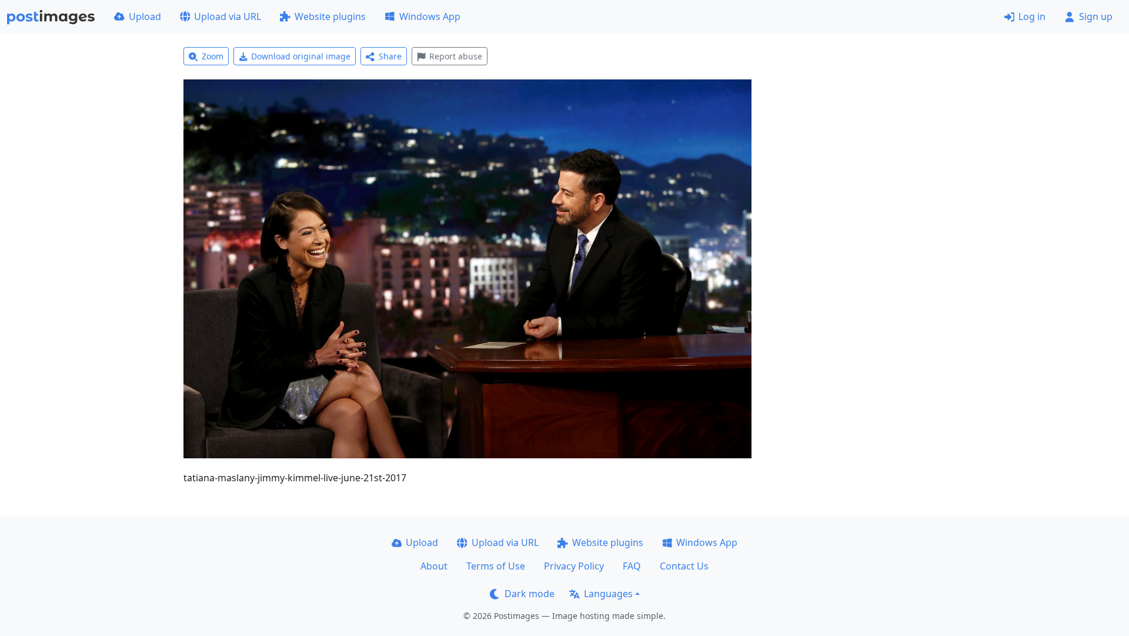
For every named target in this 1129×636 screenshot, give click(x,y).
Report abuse (455, 56)
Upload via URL (227, 16)
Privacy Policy (574, 566)
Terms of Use (495, 566)
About (433, 566)
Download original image (300, 56)
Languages (608, 593)
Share (390, 56)
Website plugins (330, 16)
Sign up (1096, 16)
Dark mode (530, 593)
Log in (1032, 16)
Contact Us (684, 566)
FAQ (632, 566)
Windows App (429, 16)
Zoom (212, 56)
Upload (145, 16)
